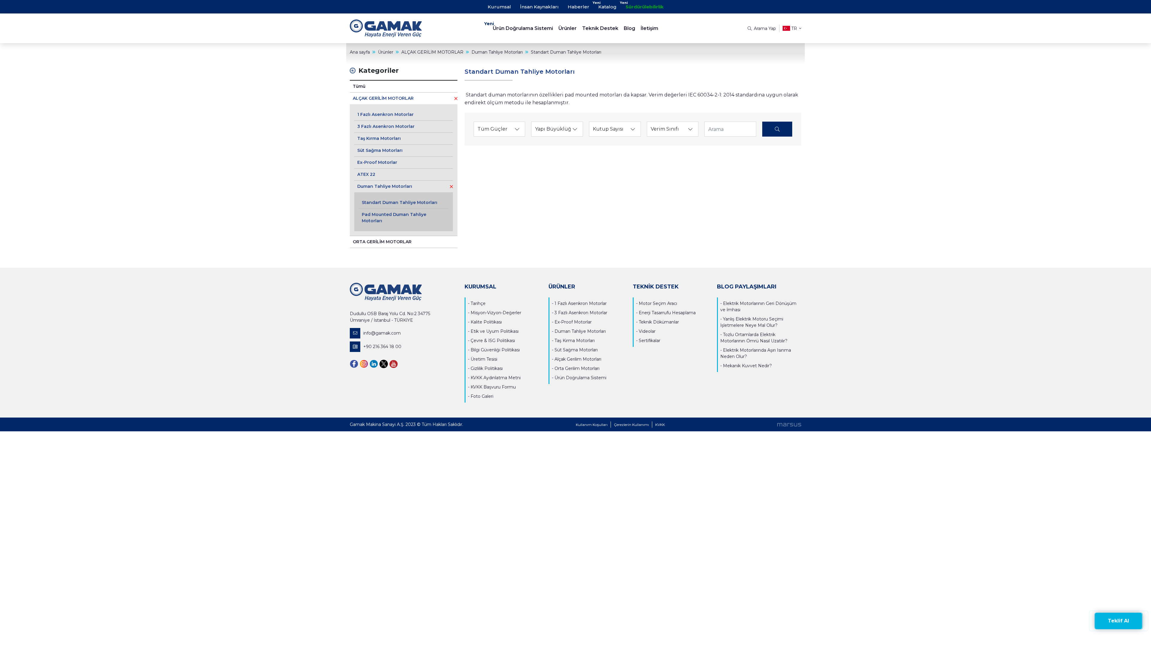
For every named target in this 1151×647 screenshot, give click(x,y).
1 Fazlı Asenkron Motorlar (385, 114)
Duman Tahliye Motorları (384, 186)
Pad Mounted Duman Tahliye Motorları (394, 217)
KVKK (660, 424)
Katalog (607, 7)
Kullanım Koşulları (592, 424)
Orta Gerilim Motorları (577, 368)
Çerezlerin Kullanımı (631, 424)
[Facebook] (354, 363)
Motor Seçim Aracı (658, 303)
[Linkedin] (374, 363)
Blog (629, 28)
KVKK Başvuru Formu (493, 387)
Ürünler (567, 28)
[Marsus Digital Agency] (789, 424)
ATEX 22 (366, 174)
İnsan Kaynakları (539, 7)
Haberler (578, 7)
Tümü (359, 86)
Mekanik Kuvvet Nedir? (747, 365)
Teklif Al (1118, 621)
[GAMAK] (406, 28)
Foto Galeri (482, 396)
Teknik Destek (600, 28)
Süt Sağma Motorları (380, 150)
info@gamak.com (382, 333)
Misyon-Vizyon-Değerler (496, 312)
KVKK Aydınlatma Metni (496, 377)
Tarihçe (478, 303)
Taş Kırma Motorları (379, 138)
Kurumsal (499, 7)
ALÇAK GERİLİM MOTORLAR (383, 98)
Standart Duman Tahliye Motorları (399, 202)
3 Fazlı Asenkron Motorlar (386, 126)
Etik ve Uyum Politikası (495, 331)
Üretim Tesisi (484, 359)
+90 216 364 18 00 (382, 346)
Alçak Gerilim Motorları (578, 359)
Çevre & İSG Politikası (493, 340)
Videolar (647, 331)
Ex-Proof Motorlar (377, 162)
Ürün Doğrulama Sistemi (523, 28)
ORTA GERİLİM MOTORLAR (382, 241)
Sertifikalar (649, 340)
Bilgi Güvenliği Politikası (495, 350)
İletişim (649, 28)
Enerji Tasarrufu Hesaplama (667, 312)
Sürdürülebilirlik (645, 7)
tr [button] (794, 28)
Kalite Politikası (486, 322)
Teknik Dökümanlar (659, 322)
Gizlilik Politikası (487, 368)
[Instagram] (364, 363)
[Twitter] (383, 363)
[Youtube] (393, 363)
